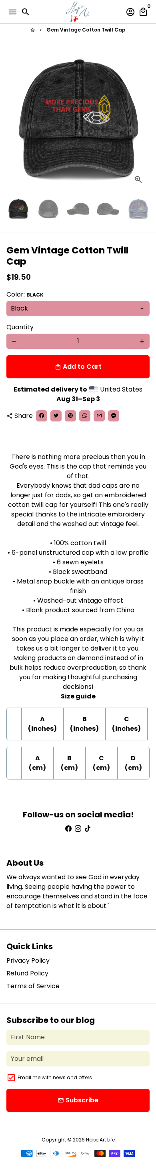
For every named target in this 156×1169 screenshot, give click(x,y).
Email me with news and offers (55, 1077)
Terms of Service (33, 986)
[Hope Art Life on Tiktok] (87, 828)
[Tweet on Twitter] (56, 415)
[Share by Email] (99, 415)
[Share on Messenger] (113, 415)
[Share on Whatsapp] (84, 415)
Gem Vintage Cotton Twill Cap (86, 29)
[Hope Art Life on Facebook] (68, 828)
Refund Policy (27, 973)
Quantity (20, 327)
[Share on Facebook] (41, 415)
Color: (25, 294)
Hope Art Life (100, 1139)
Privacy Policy (28, 960)
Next (142, 119)
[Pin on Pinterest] (70, 415)
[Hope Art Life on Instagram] (78, 828)
